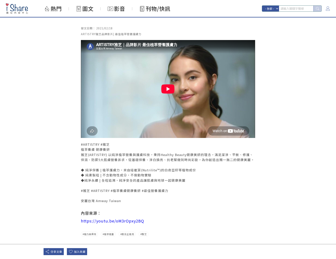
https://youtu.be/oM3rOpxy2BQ (112, 221)
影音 (119, 8)
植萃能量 (109, 234)
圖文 (88, 8)
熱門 (56, 8)
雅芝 (144, 234)
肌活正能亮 (128, 234)
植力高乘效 (90, 234)
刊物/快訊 (158, 8)
